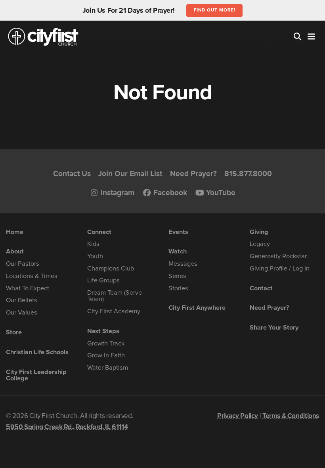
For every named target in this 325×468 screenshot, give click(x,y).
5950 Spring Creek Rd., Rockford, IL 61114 (67, 427)
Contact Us (72, 173)
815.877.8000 (248, 173)
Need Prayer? (193, 173)
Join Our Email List (130, 173)
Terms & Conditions (290, 416)
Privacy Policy (237, 416)
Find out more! (214, 10)
